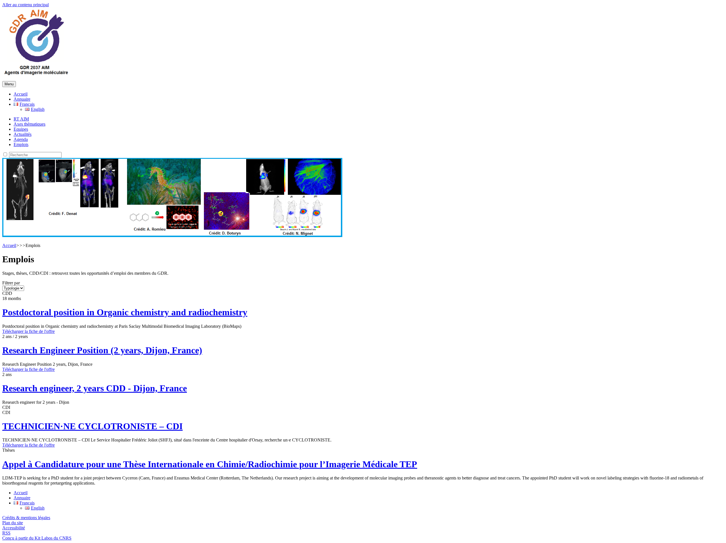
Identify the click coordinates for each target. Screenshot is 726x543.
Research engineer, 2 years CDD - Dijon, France (94, 388)
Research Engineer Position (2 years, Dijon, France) (102, 350)
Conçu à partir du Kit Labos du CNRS (36, 538)
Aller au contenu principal (25, 4)
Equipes (21, 129)
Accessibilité (13, 527)
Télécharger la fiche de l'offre (28, 331)
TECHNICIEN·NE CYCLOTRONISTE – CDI (92, 426)
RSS (6, 533)
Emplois (21, 144)
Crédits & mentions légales (26, 517)
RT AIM (21, 119)
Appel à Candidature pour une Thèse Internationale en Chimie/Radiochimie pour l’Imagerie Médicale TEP (209, 464)
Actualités (22, 134)
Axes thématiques (29, 124)
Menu (9, 84)
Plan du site (12, 522)
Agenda (21, 139)
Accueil (21, 94)
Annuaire (22, 99)
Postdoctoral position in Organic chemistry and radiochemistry (124, 312)
